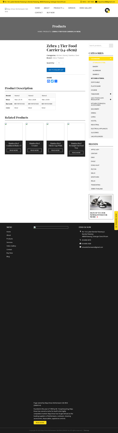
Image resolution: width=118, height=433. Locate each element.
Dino (93, 157)
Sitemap (86, 430)
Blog (8, 256)
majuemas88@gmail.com (106, 2)
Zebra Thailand (58, 58)
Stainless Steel (73, 55)
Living (93, 117)
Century (94, 153)
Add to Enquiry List (56, 70)
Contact (39, 12)
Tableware (95, 94)
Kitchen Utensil (61, 55)
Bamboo (96, 74)
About (47, 8)
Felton (93, 169)
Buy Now (51, 12)
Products (58, 8)
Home (37, 8)
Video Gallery (86, 8)
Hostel (93, 121)
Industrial (95, 125)
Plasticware (96, 86)
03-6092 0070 (86, 240)
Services (71, 8)
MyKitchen (95, 177)
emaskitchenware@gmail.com (92, 247)
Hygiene (94, 90)
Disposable (95, 82)
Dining (93, 113)
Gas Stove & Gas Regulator (97, 99)
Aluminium (97, 70)
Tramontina (95, 185)
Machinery (95, 109)
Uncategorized (97, 136)
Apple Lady (95, 149)
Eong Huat (95, 165)
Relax (93, 181)
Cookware (95, 59)
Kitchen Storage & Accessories (98, 104)
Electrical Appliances (99, 129)
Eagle (93, 161)
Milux (93, 173)
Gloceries (95, 132)
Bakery (95, 66)
